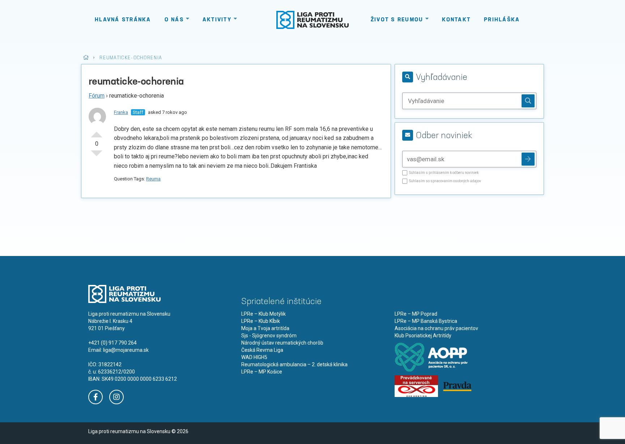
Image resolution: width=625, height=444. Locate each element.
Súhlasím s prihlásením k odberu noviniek (444, 173)
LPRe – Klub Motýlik (263, 314)
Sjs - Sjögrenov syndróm (269, 335)
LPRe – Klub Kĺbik (260, 321)
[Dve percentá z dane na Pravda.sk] (457, 386)
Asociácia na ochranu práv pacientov (436, 328)
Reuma (153, 179)
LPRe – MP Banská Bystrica (426, 321)
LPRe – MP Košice (261, 372)
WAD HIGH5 (254, 357)
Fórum (97, 95)
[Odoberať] (528, 159)
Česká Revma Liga (262, 350)
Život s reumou (397, 20)
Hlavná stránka (123, 20)
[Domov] (312, 20)
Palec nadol (96, 156)
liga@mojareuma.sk (126, 350)
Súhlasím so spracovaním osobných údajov (445, 181)
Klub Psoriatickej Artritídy (423, 335)
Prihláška (502, 20)
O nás (174, 20)
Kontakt (456, 20)
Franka (121, 112)
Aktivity (217, 20)
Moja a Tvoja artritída (265, 328)
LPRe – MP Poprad (416, 314)
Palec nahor (96, 131)
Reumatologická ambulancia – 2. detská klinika (294, 364)
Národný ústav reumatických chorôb (282, 343)
